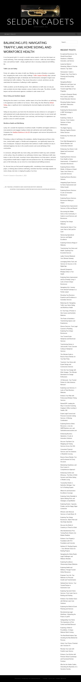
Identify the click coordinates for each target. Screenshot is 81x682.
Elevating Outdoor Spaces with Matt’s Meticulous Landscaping (67, 104)
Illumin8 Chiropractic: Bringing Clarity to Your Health (67, 272)
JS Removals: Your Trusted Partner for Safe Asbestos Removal (68, 382)
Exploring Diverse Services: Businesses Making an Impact (68, 200)
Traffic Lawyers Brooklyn (40, 75)
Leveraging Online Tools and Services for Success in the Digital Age (68, 264)
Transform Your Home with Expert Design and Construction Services (68, 364)
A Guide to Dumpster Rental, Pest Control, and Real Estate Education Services (68, 97)
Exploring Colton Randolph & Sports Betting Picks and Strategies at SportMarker (68, 498)
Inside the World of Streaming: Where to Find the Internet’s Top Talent (68, 66)
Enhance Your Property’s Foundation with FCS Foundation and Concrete (67, 541)
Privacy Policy (10, 34)
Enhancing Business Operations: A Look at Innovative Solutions (66, 436)
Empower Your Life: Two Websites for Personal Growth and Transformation (68, 578)
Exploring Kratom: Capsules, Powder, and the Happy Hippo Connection (68, 506)
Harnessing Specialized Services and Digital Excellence (67, 237)
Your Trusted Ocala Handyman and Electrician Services (67, 339)
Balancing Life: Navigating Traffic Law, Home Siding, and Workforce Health (67, 305)
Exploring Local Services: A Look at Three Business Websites (68, 390)
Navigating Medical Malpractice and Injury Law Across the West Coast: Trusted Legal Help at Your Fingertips (68, 86)
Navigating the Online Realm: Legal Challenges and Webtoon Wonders (68, 556)
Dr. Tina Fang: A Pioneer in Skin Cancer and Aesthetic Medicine (23, 187)
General (11, 175)
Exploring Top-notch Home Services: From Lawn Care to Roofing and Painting (68, 593)
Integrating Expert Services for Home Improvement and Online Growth (68, 185)
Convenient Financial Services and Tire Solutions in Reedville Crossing (68, 452)
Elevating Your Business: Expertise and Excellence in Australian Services (33, 189)
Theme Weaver (60, 678)
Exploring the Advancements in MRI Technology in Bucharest (68, 112)
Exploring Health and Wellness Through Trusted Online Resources (67, 570)
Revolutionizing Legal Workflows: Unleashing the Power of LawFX (68, 614)
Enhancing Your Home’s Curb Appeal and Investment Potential (68, 151)
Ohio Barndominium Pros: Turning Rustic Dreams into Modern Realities (68, 533)
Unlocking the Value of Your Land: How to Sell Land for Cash (68, 229)
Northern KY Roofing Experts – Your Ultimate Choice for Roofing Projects (68, 549)
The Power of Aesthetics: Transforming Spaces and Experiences (67, 321)
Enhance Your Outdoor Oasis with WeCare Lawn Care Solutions (68, 601)
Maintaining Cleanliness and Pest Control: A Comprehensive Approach (68, 467)
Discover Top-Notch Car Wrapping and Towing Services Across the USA (67, 444)
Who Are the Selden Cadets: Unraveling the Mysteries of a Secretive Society (68, 667)
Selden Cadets (40, 21)
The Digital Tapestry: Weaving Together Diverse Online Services (67, 130)
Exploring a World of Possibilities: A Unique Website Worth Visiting (66, 630)
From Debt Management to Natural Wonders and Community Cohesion (68, 143)
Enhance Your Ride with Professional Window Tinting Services (68, 398)
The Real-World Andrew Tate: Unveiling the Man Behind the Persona (68, 638)
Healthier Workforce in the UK (21, 132)
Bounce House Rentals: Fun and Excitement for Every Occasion (68, 459)
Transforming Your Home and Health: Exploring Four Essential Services (68, 251)
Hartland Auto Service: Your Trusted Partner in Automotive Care (68, 585)
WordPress (35, 678)
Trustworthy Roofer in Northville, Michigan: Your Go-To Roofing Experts (67, 485)
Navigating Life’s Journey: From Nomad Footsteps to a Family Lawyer (68, 290)
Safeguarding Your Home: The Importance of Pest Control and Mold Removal (68, 622)
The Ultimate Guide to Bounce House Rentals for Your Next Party (67, 357)
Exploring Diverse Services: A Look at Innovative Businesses (68, 193)
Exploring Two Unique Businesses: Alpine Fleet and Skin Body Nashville (68, 520)
